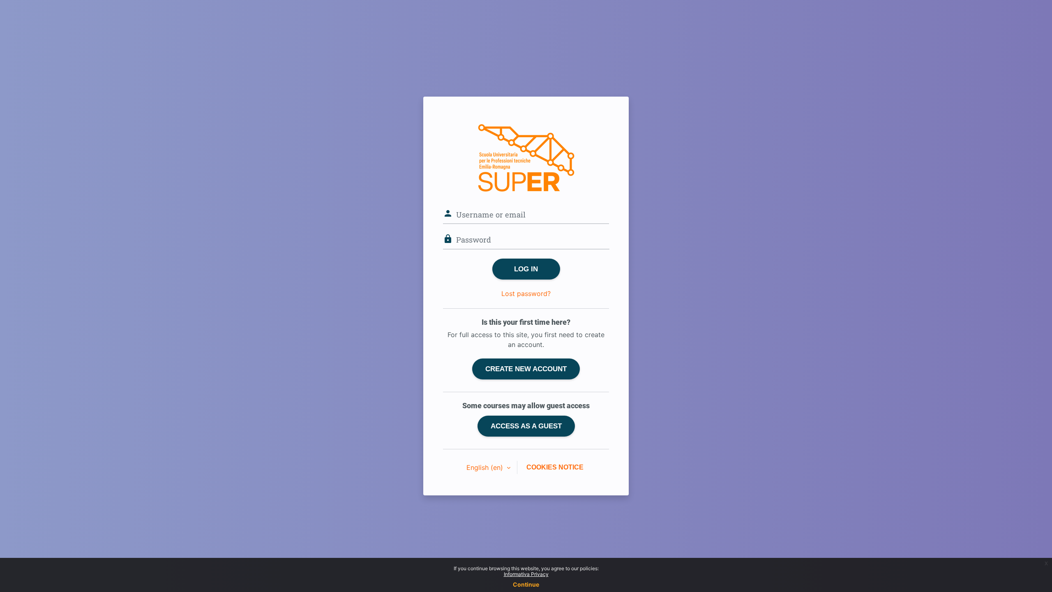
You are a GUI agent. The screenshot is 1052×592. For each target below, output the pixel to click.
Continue (526, 584)
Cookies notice (555, 467)
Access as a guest (526, 426)
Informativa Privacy (526, 574)
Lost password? (526, 293)
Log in (526, 269)
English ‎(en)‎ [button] (485, 467)
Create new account (526, 369)
